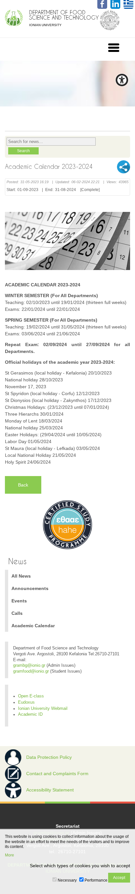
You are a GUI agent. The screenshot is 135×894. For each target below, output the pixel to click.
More (9, 855)
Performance (96, 880)
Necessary (67, 880)
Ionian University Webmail (43, 708)
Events (19, 600)
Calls (17, 613)
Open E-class (31, 696)
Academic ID (30, 714)
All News (21, 576)
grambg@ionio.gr (29, 665)
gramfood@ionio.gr (31, 671)
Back (23, 484)
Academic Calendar (33, 625)
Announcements (29, 588)
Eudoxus (26, 702)
